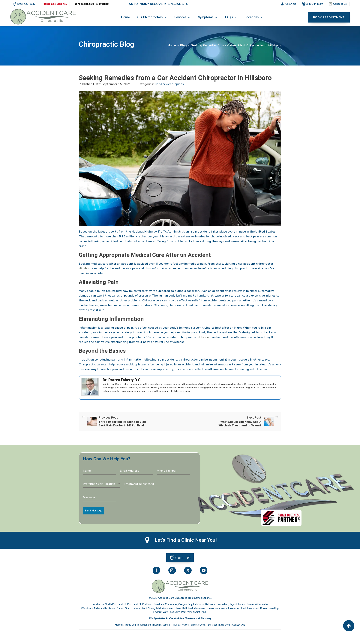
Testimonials (144, 624)
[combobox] (101, 484)
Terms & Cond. (197, 624)
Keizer (112, 608)
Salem (120, 608)
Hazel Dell (181, 608)
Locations (224, 624)
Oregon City (185, 604)
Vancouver (168, 608)
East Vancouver (197, 608)
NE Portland (131, 604)
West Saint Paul (196, 612)
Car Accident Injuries (169, 84)
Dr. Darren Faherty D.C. (122, 380)
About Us (129, 624)
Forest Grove (246, 604)
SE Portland (145, 604)
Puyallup (274, 608)
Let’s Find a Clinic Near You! (186, 540)
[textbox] (100, 483)
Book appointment (329, 17)
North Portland (114, 604)
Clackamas (171, 604)
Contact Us (238, 624)
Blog (183, 45)
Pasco (210, 608)
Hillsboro (85, 268)
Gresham (159, 604)
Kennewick (221, 608)
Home (172, 45)
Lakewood (234, 608)
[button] (152, 17)
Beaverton (222, 604)
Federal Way (160, 612)
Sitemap (165, 624)
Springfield (154, 608)
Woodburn (87, 608)
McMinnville (100, 608)
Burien (264, 608)
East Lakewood (250, 608)
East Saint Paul (177, 612)
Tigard (233, 604)
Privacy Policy (180, 624)
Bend (144, 608)
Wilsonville (261, 604)
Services (213, 624)
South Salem (132, 608)
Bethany (210, 604)
